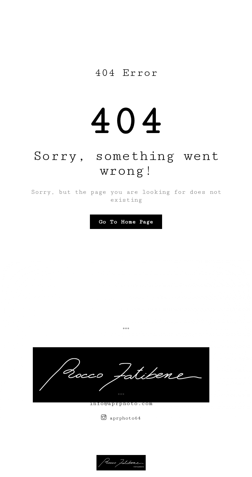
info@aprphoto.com (121, 403)
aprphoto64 (123, 418)
